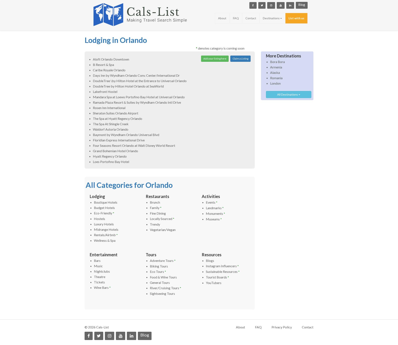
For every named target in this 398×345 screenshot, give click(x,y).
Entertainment (104, 254)
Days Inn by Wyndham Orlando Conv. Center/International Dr (136, 75)
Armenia (276, 67)
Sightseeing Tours (162, 293)
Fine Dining (158, 213)
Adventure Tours (163, 260)
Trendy (155, 224)
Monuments (215, 213)
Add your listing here (214, 58)
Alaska (275, 72)
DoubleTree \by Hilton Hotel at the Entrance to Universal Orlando (140, 81)
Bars (97, 260)
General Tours (160, 282)
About (222, 18)
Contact (250, 18)
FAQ (236, 18)
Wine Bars (102, 287)
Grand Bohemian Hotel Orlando (115, 151)
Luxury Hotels (104, 224)
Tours (151, 254)
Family (155, 208)
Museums (214, 219)
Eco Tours (158, 271)
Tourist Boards (217, 277)
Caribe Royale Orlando (109, 70)
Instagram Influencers (222, 266)
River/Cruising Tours (165, 288)
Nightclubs (102, 271)
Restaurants (157, 196)
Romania (276, 78)
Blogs (210, 260)
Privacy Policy (282, 327)
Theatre (99, 277)
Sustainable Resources (223, 271)
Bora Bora (277, 62)
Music (98, 266)
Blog (301, 4)
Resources (211, 254)
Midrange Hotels (106, 229)
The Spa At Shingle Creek (111, 124)
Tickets (99, 282)
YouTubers (213, 283)
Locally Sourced (162, 219)
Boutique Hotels (105, 202)
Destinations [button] (271, 18)
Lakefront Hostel (105, 92)
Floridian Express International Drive (119, 140)
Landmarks (215, 208)
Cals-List (102, 327)
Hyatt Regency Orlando (110, 156)
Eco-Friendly (104, 213)
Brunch (155, 202)
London (275, 83)
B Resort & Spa (103, 65)
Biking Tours (159, 266)
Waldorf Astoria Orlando (110, 129)
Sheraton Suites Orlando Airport (115, 113)
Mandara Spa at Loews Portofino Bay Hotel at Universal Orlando (139, 97)
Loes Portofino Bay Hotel (111, 162)
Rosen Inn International (109, 108)
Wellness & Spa (104, 240)
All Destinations (287, 94)
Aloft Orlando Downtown (111, 59)
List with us (296, 18)
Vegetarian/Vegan (163, 230)
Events (211, 202)
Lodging (97, 196)
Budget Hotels (104, 208)
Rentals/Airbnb (106, 235)
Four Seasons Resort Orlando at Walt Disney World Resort (134, 145)
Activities (211, 196)
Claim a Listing (240, 58)
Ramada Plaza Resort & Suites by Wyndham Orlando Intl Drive (137, 102)
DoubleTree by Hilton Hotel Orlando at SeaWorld (128, 86)
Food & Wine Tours (163, 277)
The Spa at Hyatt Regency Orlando (117, 118)
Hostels (99, 219)
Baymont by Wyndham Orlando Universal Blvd (126, 135)
